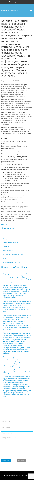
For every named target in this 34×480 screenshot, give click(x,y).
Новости (4, 224)
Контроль (6, 247)
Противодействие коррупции (13, 254)
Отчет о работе (8, 251)
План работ (6, 239)
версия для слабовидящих (17, 2)
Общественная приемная (11, 262)
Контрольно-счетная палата (10, 10)
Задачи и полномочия (10, 243)
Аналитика (6, 235)
